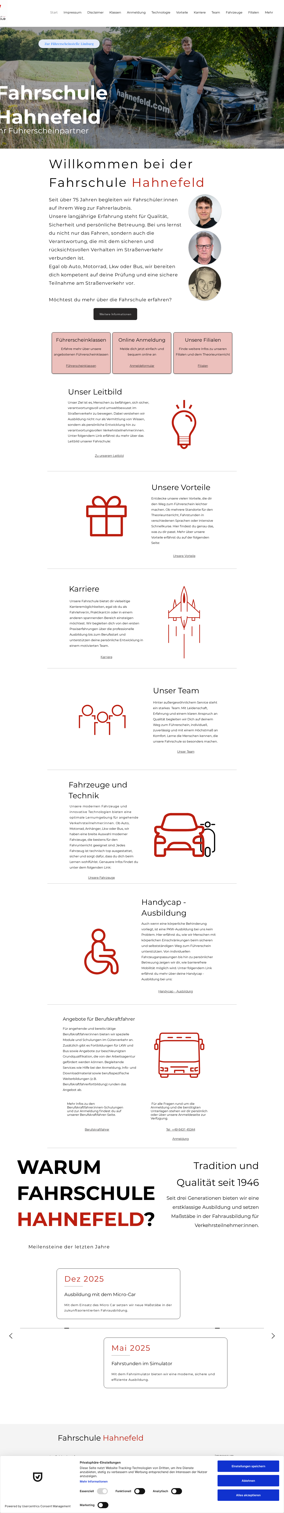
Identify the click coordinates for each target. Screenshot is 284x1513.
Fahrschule (101, 1438)
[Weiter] (273, 1336)
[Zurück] (11, 1336)
